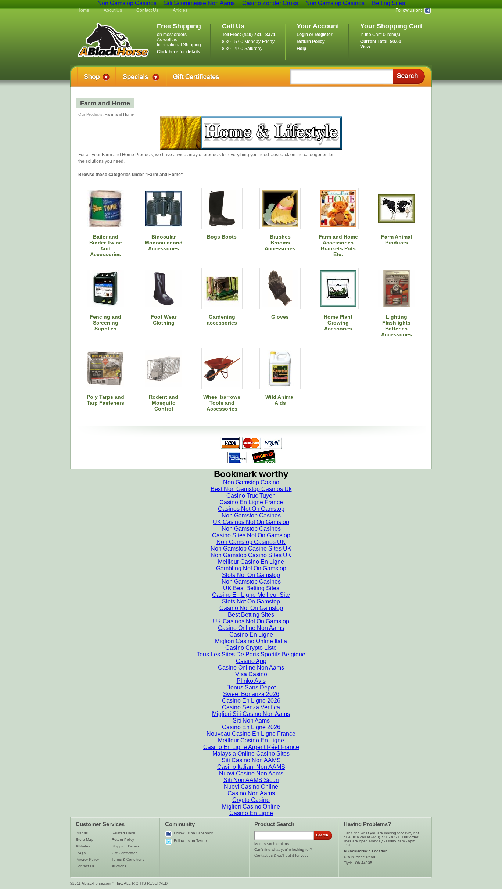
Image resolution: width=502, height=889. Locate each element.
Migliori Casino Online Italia (251, 641)
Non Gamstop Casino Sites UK (251, 548)
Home (83, 10)
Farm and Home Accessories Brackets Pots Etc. (338, 245)
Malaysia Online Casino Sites (251, 753)
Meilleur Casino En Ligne (251, 562)
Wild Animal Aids (280, 400)
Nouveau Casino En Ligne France (251, 734)
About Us (113, 10)
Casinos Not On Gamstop (251, 509)
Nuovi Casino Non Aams (251, 773)
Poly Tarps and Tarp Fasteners (105, 400)
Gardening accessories (222, 320)
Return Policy (123, 840)
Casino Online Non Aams (251, 628)
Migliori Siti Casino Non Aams (251, 714)
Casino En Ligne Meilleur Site (251, 595)
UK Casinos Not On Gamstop (251, 522)
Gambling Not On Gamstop (251, 568)
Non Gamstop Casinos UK (251, 542)
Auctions (119, 866)
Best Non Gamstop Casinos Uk (251, 489)
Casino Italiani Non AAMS (251, 767)
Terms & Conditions (128, 859)
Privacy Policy (87, 859)
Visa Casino (251, 674)
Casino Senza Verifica (251, 707)
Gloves (280, 317)
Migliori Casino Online (251, 806)
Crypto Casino (251, 800)
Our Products (90, 114)
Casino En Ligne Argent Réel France (251, 747)
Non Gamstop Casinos (251, 515)
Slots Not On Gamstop (251, 575)
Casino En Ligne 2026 (251, 701)
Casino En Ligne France (251, 502)
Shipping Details (125, 846)
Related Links (123, 833)
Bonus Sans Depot (251, 687)
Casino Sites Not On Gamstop (251, 535)
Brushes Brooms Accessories (280, 242)
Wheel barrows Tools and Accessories (221, 403)
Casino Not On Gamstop (251, 608)
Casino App (251, 661)
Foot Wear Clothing (163, 320)
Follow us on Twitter (190, 841)
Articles (180, 10)
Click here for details (178, 51)
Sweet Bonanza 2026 (251, 694)
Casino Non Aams (251, 793)
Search (409, 76)
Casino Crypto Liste (251, 648)
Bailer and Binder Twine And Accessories (105, 245)
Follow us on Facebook (193, 833)
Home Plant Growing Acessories (338, 322)
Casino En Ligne (251, 634)
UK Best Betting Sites (251, 588)
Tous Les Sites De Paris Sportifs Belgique (251, 654)
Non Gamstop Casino (251, 482)
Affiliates (83, 846)
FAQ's (81, 853)
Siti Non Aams (251, 720)
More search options (271, 844)
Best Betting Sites (251, 615)
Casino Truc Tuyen (251, 495)
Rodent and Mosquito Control (163, 403)
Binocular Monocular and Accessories (164, 242)
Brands (82, 833)
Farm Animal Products (396, 239)
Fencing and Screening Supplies (105, 322)
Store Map (84, 840)
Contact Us (147, 10)
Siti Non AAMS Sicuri (251, 780)
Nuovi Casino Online (251, 787)
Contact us (263, 855)
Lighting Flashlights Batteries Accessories (396, 325)
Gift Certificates (124, 853)
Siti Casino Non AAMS (251, 760)
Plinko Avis (251, 681)
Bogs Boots (222, 237)
